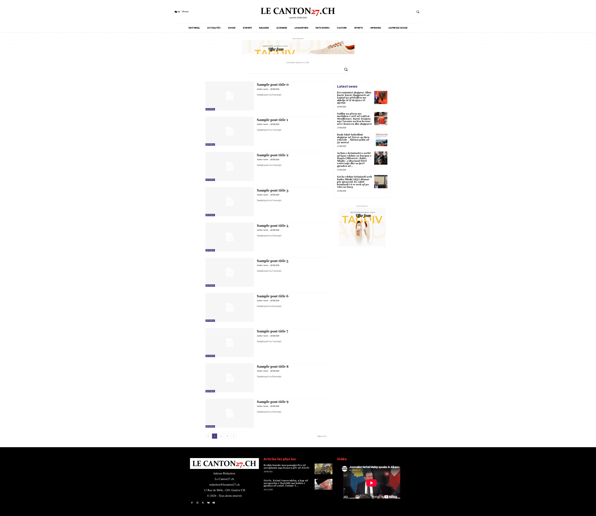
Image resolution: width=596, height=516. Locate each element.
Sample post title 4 (273, 226)
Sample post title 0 (273, 85)
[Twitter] (203, 503)
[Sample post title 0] (229, 95)
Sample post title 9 (273, 402)
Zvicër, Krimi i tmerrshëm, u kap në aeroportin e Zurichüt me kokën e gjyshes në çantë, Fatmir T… (286, 483)
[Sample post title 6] (229, 307)
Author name (262, 89)
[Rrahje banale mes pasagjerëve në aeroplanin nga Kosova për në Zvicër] (323, 468)
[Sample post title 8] (229, 377)
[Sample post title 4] (229, 236)
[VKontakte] (208, 503)
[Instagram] (197, 503)
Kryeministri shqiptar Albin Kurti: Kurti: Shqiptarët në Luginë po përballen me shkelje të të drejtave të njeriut (354, 97)
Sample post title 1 (272, 120)
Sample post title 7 (272, 331)
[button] (418, 12)
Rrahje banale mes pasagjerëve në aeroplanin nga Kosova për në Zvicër (286, 466)
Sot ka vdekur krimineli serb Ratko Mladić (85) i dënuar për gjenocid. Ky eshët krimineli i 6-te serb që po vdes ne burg (354, 182)
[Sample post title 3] (229, 201)
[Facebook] (192, 503)
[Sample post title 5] (229, 272)
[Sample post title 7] (229, 342)
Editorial (210, 109)
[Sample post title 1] (229, 131)
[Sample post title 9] (229, 413)
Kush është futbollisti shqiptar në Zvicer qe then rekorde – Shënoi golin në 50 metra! (353, 138)
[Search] (346, 69)
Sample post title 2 (272, 155)
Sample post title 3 (272, 191)
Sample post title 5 (272, 261)
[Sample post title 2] (229, 166)
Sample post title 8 (273, 367)
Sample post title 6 (273, 296)
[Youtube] (214, 503)
